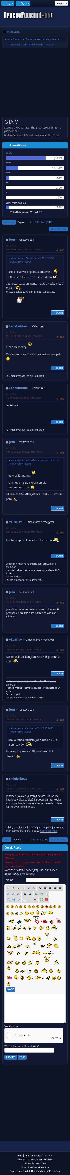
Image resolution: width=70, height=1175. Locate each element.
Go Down (9, 222)
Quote (59, 312)
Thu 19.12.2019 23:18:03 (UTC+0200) (23, 397)
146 (43, 222)
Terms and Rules (33, 1155)
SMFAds (27, 1163)
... (33, 222)
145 (37, 222)
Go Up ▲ (48, 1155)
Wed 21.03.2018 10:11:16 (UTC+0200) (24, 249)
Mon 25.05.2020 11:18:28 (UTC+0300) (24, 531)
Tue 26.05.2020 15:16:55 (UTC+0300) (23, 719)
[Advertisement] (35, 83)
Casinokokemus (48, 830)
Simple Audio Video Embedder (35, 1167)
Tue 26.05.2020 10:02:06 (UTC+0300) (23, 601)
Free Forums (40, 1163)
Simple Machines (44, 1159)
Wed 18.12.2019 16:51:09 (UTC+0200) (24, 336)
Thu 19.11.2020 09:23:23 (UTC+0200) (23, 788)
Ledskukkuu (18, 326)
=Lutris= (15, 522)
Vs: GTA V (11, 245)
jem (12, 239)
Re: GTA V (11, 784)
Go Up (7, 839)
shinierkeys (18, 779)
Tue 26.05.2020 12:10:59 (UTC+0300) (23, 649)
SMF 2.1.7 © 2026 (26, 1159)
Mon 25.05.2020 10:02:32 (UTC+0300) (24, 451)
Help (20, 1155)
